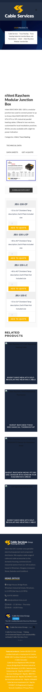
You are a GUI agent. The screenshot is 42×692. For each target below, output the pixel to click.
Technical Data (14, 145)
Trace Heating (24, 137)
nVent (16, 137)
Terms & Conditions (15, 688)
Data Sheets (12, 152)
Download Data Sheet (21, 190)
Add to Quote (19, 228)
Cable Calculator (21, 660)
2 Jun (30, 627)
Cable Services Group (18, 627)
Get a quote (27, 152)
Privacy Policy (28, 688)
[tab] (14, 145)
